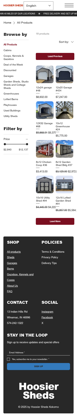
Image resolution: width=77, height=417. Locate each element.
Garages (12, 263)
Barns (10, 268)
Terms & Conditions (53, 251)
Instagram (47, 311)
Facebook (47, 317)
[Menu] (69, 5)
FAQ (9, 291)
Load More (55, 221)
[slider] (5, 144)
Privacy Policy (50, 257)
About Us (12, 285)
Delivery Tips (49, 263)
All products (14, 251)
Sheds (11, 257)
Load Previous (55, 56)
